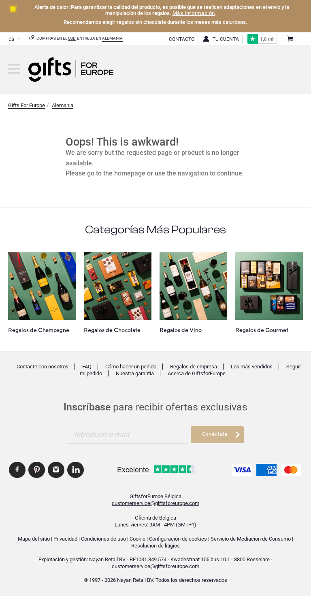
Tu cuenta (226, 39)
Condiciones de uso (103, 539)
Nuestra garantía (135, 373)
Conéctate (215, 434)
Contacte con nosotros (42, 367)
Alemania (112, 38)
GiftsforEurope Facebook (17, 470)
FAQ (87, 367)
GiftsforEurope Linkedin (75, 470)
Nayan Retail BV (107, 559)
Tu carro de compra (289, 39)
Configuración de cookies (178, 539)
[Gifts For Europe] (14, 69)
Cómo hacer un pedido (130, 367)
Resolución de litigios (155, 546)
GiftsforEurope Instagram (56, 470)
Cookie (137, 539)
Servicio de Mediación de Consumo (251, 539)
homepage (129, 173)
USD (72, 38)
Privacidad (65, 539)
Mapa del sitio (34, 539)
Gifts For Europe (26, 105)
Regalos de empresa (193, 367)
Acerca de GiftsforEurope (197, 373)
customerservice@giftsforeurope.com (155, 503)
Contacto (181, 39)
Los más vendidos (252, 367)
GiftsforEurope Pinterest (36, 470)
